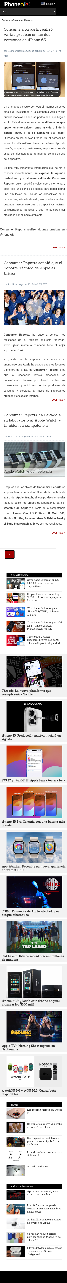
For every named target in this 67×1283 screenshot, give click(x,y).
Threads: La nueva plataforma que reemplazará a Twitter (26, 692)
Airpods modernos (37, 1166)
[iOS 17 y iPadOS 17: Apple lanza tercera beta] (34, 776)
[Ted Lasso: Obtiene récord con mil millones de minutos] (34, 952)
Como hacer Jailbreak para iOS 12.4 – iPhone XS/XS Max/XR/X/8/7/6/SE (44, 625)
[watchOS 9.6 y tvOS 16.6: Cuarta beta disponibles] (34, 1086)
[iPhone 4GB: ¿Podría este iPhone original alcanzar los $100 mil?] (34, 996)
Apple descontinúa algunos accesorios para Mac (42, 1193)
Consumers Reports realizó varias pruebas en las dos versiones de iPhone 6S (28, 34)
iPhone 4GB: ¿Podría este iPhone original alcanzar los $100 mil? (31, 1002)
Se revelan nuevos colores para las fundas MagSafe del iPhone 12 (44, 1237)
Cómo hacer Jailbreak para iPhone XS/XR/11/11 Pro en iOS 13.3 (43, 611)
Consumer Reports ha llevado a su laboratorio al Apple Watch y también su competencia (32, 420)
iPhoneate (17, 4)
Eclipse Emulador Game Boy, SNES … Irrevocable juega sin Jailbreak (44, 597)
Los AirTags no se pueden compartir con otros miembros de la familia (44, 1208)
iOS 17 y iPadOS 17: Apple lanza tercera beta (33, 780)
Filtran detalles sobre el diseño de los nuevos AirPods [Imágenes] (44, 1251)
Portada (6, 20)
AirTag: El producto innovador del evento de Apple (44, 1221)
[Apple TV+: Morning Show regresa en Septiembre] (34, 1041)
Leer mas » (58, 247)
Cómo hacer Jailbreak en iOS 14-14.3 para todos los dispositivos (43, 583)
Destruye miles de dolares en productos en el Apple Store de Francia (43, 1141)
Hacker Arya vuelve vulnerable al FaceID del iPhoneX (44, 1125)
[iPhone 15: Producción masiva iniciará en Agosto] (34, 731)
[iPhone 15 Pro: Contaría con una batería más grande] (34, 817)
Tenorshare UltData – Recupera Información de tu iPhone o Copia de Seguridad (43, 640)
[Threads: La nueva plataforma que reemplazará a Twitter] (34, 686)
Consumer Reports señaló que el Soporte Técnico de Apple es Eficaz (33, 267)
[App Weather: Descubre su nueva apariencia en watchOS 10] (34, 862)
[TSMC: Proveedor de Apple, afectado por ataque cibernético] (34, 907)
